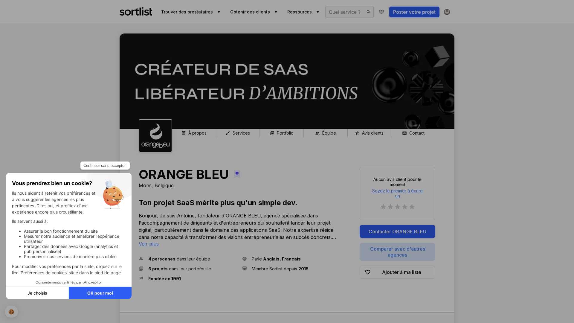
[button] (188, 259)
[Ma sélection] (381, 12)
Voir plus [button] (149, 244)
